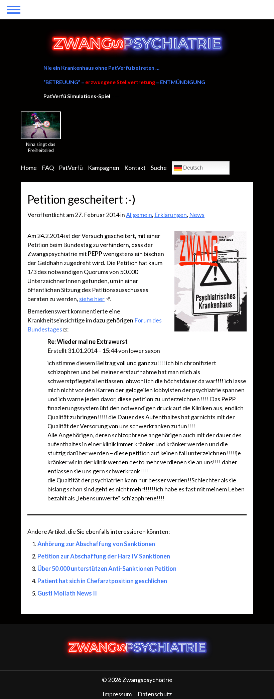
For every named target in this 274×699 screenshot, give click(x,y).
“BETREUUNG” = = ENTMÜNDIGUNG (124, 82)
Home (29, 167)
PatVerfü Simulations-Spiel (76, 96)
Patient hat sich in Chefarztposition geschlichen (102, 581)
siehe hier (92, 298)
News (196, 214)
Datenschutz (155, 694)
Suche (159, 167)
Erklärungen (170, 214)
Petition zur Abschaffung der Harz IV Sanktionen (103, 556)
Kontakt (135, 167)
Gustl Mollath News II (67, 593)
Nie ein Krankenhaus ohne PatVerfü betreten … (101, 67)
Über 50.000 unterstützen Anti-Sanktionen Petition (106, 568)
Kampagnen (103, 167)
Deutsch (192, 168)
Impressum (117, 694)
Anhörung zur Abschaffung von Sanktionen (96, 543)
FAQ (48, 167)
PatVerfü (71, 167)
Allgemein (139, 214)
